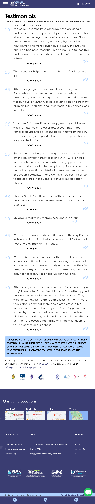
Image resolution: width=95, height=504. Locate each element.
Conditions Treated (13, 444)
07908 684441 (45, 364)
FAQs (76, 454)
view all (65, 444)
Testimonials (79, 449)
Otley (50, 444)
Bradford (34, 444)
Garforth (43, 444)
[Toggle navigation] (6, 4)
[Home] (20, 4)
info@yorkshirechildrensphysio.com (23, 367)
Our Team (78, 444)
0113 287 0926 (83, 4)
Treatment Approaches (15, 449)
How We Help (10, 454)
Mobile (58, 444)
